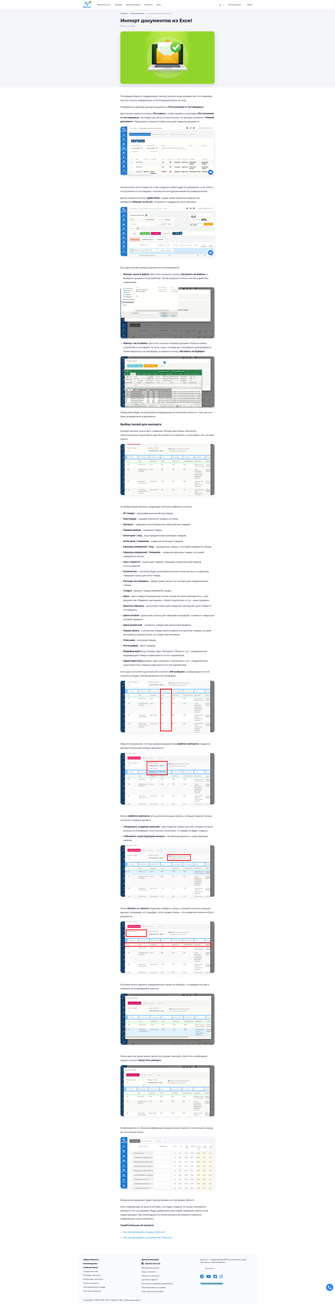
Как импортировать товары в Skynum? (144, 1231)
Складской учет (90, 1271)
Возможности (104, 5)
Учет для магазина (92, 1291)
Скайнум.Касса (90, 1267)
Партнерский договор (152, 1291)
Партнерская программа (154, 1287)
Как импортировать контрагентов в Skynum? (147, 1237)
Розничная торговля (93, 1279)
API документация (150, 1268)
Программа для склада (94, 1287)
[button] (221, 4)
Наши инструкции (151, 1276)
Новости (148, 5)
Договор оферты (150, 1279)
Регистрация (234, 5)
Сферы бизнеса (91, 1259)
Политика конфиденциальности (157, 1283)
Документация (133, 5)
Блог (159, 5)
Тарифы (118, 5)
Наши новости (149, 1272)
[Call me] (329, 1287)
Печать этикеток (91, 1283)
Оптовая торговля (92, 1275)
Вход (249, 5)
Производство (90, 1263)
